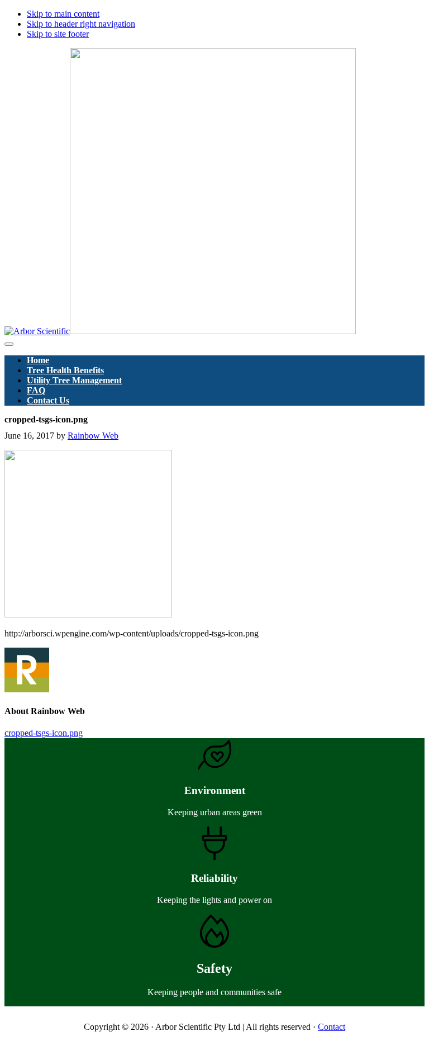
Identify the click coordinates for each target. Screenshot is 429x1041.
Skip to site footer (58, 34)
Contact (331, 1027)
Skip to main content (63, 13)
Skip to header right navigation (81, 23)
